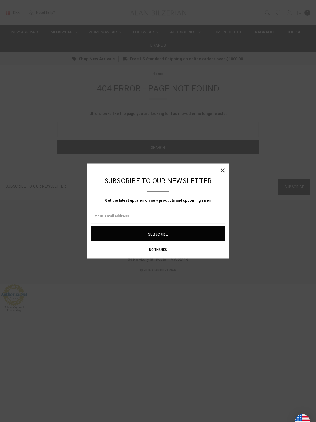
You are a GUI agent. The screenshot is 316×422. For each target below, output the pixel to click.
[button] (222, 170)
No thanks (158, 249)
